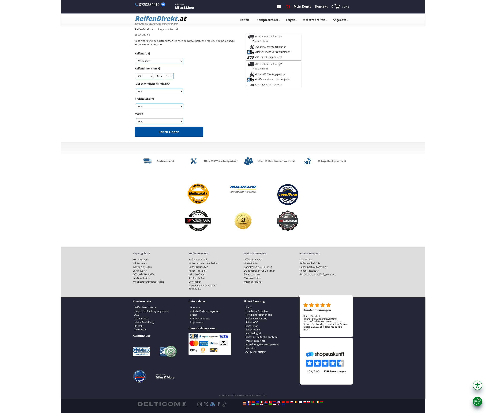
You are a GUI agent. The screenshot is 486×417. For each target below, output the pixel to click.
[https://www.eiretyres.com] (317, 402)
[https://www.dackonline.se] (257, 402)
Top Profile (306, 259)
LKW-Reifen (195, 281)
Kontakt (139, 326)
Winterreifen (140, 263)
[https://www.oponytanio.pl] (244, 404)
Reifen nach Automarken (313, 267)
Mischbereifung (252, 281)
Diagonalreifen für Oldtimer (259, 270)
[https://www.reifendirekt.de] (244, 402)
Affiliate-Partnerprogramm (205, 311)
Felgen (290, 20)
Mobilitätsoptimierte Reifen (148, 281)
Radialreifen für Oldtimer (258, 267)
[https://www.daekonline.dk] (270, 402)
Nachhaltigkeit (253, 333)
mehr (306, 329)
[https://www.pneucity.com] (312, 402)
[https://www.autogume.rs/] (278, 404)
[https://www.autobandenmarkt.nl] (274, 402)
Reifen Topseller (197, 270)
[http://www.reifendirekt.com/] (283, 404)
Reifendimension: (146, 68)
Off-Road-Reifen (253, 259)
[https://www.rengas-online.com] (300, 402)
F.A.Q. (248, 307)
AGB (136, 314)
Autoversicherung (255, 351)
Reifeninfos (251, 326)
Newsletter (140, 329)
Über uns (195, 307)
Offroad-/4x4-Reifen (144, 274)
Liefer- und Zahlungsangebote (151, 311)
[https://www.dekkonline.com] (265, 402)
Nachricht (250, 348)
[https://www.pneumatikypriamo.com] (308, 402)
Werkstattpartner (255, 340)
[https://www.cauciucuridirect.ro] (248, 404)
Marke (139, 114)
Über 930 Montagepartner (271, 46)
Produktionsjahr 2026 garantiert (318, 274)
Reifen (244, 20)
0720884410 (149, 4)
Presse (193, 314)
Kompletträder (267, 20)
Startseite (140, 44)
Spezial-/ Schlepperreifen (202, 285)
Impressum (196, 322)
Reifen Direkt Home (145, 307)
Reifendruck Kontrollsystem (261, 337)
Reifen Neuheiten (198, 267)
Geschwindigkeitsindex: (151, 83)
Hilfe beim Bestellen (256, 311)
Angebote (339, 20)
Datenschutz (141, 318)
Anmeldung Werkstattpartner (262, 344)
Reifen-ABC (251, 322)
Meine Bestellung (144, 322)
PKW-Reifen (195, 289)
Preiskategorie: (145, 98)
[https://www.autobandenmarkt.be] (295, 402)
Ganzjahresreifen (142, 267)
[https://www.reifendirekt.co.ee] (265, 404)
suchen (169, 41)
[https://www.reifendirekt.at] (287, 402)
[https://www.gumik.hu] (321, 402)
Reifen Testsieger (309, 270)
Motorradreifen (314, 20)
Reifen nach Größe (310, 263)
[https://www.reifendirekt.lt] (270, 404)
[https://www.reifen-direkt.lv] (274, 404)
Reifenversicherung (256, 318)
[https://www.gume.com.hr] (261, 404)
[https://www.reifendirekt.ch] (253, 402)
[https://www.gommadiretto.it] (261, 402)
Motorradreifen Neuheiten (204, 263)
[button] (477, 385)
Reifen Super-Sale (198, 259)
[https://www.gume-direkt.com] (291, 402)
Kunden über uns (200, 318)
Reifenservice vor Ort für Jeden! (273, 52)
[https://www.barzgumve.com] (257, 404)
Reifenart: (141, 53)
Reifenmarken (252, 274)
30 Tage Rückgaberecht (269, 57)
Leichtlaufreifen (141, 278)
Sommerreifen (141, 259)
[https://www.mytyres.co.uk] (278, 402)
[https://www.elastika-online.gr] (253, 404)
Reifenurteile (252, 329)
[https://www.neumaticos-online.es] (283, 402)
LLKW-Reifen (140, 270)
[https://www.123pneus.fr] (248, 402)
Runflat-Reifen (197, 278)
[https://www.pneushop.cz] (304, 402)
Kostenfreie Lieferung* (269, 36)
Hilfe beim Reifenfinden (258, 314)
